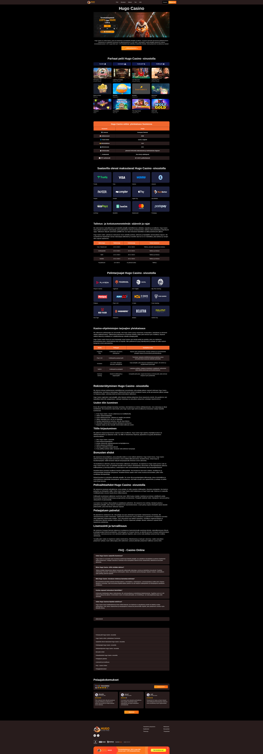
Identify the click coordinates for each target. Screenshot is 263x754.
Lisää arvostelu (161, 686)
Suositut (101, 64)
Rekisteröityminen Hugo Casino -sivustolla (107, 648)
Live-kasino (121, 64)
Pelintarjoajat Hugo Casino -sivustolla (106, 645)
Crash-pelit (140, 64)
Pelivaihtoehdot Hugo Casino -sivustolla (106, 655)
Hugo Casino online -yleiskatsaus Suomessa (108, 638)
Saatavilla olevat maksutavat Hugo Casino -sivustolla (110, 641)
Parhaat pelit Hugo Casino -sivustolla (106, 635)
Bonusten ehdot (100, 652)
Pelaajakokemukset (101, 669)
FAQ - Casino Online (101, 665)
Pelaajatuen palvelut (101, 658)
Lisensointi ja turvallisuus (102, 662)
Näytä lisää (131, 712)
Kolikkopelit (159, 64)
